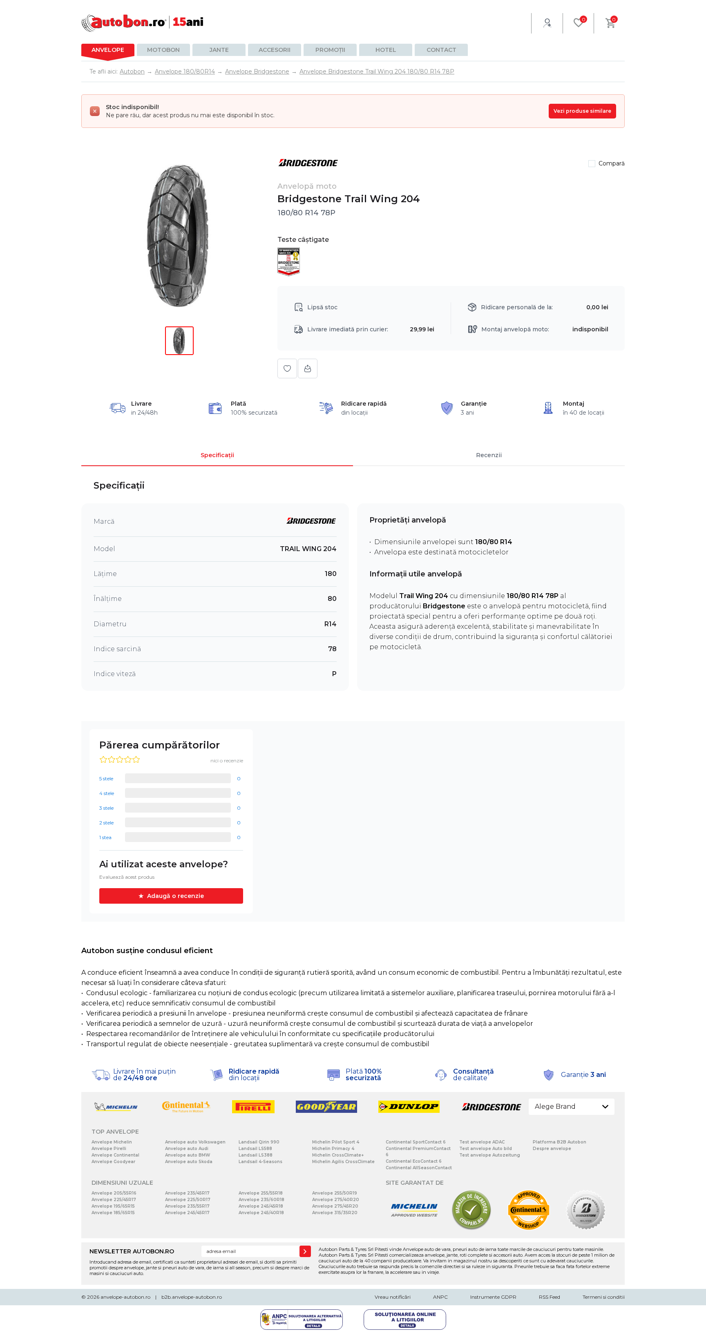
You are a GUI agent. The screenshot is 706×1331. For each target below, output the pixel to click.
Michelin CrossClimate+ (338, 1155)
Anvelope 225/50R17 (187, 1199)
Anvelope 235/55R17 (187, 1206)
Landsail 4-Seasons (260, 1161)
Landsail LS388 (256, 1155)
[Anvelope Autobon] (142, 23)
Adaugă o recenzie (175, 896)
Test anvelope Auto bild (485, 1148)
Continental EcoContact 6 (414, 1161)
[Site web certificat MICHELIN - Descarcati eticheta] (414, 1229)
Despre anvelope (552, 1148)
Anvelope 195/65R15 (113, 1206)
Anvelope (108, 50)
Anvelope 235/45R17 (187, 1193)
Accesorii (274, 50)
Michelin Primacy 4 (333, 1148)
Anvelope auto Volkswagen (195, 1142)
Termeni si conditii (604, 1297)
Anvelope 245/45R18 (261, 1206)
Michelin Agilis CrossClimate (343, 1161)
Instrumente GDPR (493, 1297)
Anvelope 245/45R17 (187, 1212)
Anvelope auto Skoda (188, 1161)
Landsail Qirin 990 (259, 1142)
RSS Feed (549, 1297)
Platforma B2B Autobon (559, 1142)
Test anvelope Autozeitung (489, 1155)
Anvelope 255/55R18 (261, 1193)
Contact (441, 50)
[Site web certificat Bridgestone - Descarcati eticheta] (585, 1229)
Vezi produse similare (582, 111)
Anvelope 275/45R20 (335, 1206)
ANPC (440, 1297)
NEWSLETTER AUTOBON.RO (131, 1251)
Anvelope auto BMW (187, 1155)
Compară (612, 163)
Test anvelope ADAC (482, 1142)
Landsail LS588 (255, 1148)
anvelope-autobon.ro (125, 1297)
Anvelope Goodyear (113, 1161)
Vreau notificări (393, 1297)
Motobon (163, 50)
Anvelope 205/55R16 (114, 1193)
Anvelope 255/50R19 (334, 1193)
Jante (219, 50)
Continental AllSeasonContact (419, 1167)
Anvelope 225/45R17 (114, 1199)
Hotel (385, 50)
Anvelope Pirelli (109, 1148)
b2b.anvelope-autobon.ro (191, 1297)
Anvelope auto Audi (186, 1148)
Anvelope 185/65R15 (113, 1212)
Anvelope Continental (115, 1155)
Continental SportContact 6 (416, 1142)
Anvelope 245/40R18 (261, 1212)
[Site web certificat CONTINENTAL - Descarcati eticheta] (528, 1229)
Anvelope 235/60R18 (261, 1199)
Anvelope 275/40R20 (335, 1199)
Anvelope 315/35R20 (334, 1212)
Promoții (330, 50)
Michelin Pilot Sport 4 (335, 1142)
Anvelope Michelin (112, 1142)
